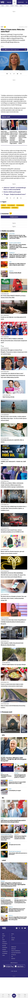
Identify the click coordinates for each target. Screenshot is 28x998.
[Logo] (2, 2)
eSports (4, 949)
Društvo (11, 271)
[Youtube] (25, 928)
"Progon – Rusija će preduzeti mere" (15, 194)
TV (11, 935)
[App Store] (19, 966)
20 (6, 262)
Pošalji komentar (14, 217)
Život (3, 939)
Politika (3, 756)
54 (6, 252)
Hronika (3, 881)
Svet (2, 26)
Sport (3, 935)
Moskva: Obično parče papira (12, 192)
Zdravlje (4, 941)
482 (6, 233)
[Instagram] (22, 928)
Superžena (4, 947)
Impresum (13, 948)
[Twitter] (19, 928)
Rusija (4, 205)
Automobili (4, 953)
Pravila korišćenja (15, 950)
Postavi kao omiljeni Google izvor (10, 49)
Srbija (2, 818)
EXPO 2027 (16, 834)
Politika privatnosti (16, 952)
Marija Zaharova (6, 207)
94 (6, 271)
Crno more (15, 207)
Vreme (12, 939)
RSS (12, 956)
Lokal (3, 955)
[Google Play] (8, 966)
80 (6, 243)
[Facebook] (16, 928)
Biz (3, 937)
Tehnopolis (4, 951)
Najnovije (9, 2)
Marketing (13, 946)
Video (12, 933)
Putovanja (4, 943)
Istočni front (20, 205)
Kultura (4, 945)
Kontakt (13, 958)
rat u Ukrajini (11, 205)
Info (3, 933)
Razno (10, 788)
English (13, 937)
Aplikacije (13, 954)
